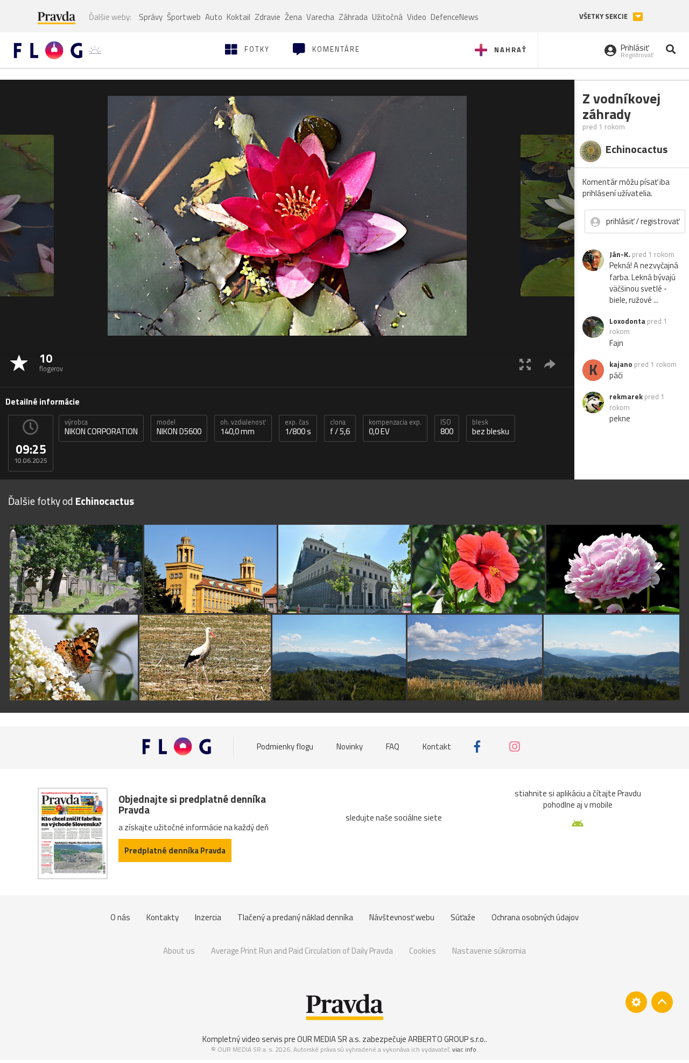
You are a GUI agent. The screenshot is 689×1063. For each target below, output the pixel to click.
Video (416, 17)
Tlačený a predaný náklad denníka (295, 917)
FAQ (392, 746)
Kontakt (437, 746)
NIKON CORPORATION (101, 427)
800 (446, 427)
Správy (151, 17)
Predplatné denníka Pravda (175, 850)
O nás (120, 917)
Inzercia (208, 917)
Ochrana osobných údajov (535, 917)
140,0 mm (243, 427)
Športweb (184, 17)
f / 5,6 (340, 427)
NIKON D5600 (179, 427)
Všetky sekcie (604, 16)
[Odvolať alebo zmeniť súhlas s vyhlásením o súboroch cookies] (636, 1002)
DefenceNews (455, 17)
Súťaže (463, 917)
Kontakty (162, 917)
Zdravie (267, 17)
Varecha (320, 17)
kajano (620, 364)
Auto (213, 17)
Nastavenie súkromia (489, 950)
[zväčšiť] (525, 364)
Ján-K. (619, 254)
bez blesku (490, 427)
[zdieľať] (550, 364)
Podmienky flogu (285, 746)
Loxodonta (627, 321)
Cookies (422, 950)
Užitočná (387, 17)
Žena (293, 17)
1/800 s (298, 427)
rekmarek (626, 396)
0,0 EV (395, 427)
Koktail (238, 17)
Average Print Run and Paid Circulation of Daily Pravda (302, 950)
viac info (464, 1049)
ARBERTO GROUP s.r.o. (447, 1039)
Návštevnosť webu (401, 917)
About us (179, 950)
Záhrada (353, 17)
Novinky (349, 746)
